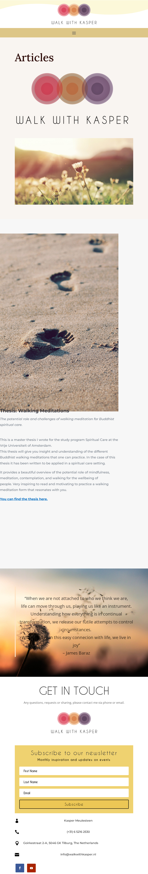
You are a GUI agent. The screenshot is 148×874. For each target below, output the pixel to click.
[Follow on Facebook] (20, 868)
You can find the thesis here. (24, 499)
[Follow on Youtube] (31, 868)
